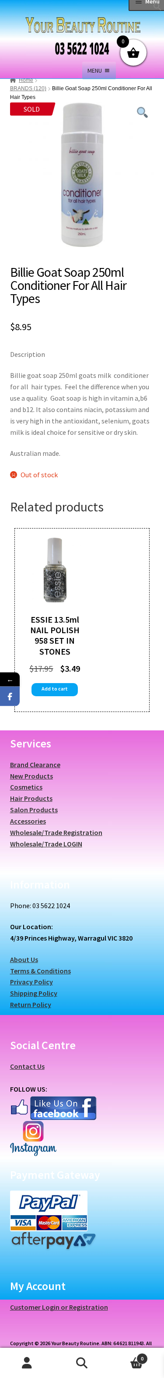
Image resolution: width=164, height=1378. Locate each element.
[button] (157, 8)
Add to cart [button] (55, 688)
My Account (27, 1363)
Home (26, 80)
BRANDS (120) (28, 88)
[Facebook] (10, 696)
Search (82, 1363)
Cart (126, 1355)
